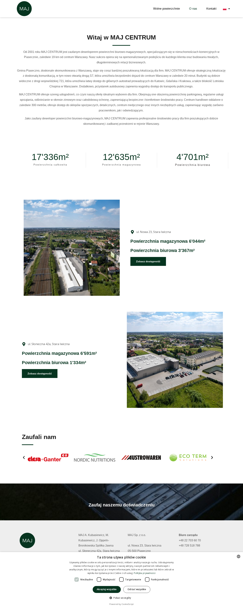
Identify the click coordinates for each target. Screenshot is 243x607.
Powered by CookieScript (121, 604)
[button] (24, 457)
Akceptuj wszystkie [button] (107, 589)
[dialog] (121, 579)
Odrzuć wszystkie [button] (137, 589)
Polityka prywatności (144, 573)
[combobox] (238, 556)
